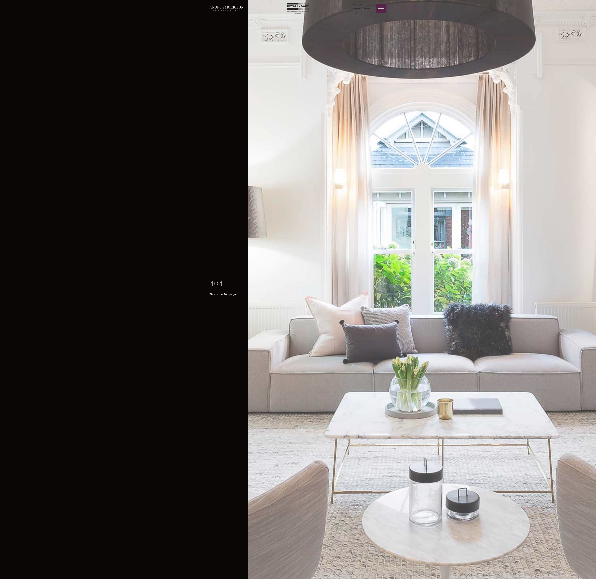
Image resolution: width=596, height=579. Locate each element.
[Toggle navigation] (381, 8)
